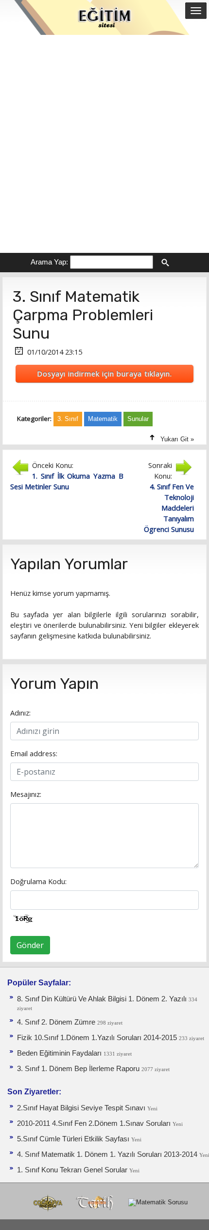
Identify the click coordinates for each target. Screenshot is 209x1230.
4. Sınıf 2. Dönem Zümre (57, 1022)
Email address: (33, 753)
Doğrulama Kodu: (38, 881)
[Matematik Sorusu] (158, 1202)
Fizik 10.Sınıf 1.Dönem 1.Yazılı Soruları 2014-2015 (98, 1038)
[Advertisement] (104, 144)
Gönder (30, 945)
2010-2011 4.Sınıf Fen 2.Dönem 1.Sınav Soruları (95, 1123)
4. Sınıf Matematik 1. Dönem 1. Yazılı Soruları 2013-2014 (108, 1154)
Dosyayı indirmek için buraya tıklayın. (104, 373)
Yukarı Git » (177, 439)
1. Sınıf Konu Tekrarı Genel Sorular (73, 1170)
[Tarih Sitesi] (97, 1202)
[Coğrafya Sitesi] (48, 1202)
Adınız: (20, 712)
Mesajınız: (25, 794)
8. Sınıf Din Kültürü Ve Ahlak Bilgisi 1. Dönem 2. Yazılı (103, 999)
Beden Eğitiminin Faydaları (60, 1053)
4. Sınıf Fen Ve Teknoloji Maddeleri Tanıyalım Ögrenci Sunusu (169, 508)
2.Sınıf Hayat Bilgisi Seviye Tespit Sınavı (82, 1108)
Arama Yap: (49, 262)
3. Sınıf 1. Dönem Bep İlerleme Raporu (79, 1069)
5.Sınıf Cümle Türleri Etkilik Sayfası (74, 1139)
